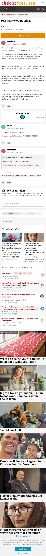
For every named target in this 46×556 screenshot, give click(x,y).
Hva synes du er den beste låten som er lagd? (18, 294)
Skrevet (16, 44)
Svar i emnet (23, 35)
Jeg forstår (23, 549)
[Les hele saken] (12, 237)
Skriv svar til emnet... (13, 203)
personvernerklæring (36, 544)
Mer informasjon (23, 553)
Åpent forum (20, 29)
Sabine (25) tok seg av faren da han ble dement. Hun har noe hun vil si (11, 246)
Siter (9, 106)
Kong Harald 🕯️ (7, 273)
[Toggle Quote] (4, 157)
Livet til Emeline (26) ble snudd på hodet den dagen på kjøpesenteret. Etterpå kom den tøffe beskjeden (34, 249)
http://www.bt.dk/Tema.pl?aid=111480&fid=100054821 (20, 136)
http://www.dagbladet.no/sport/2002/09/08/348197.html (21, 176)
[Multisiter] (3, 106)
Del (11, 213)
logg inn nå (17, 195)
